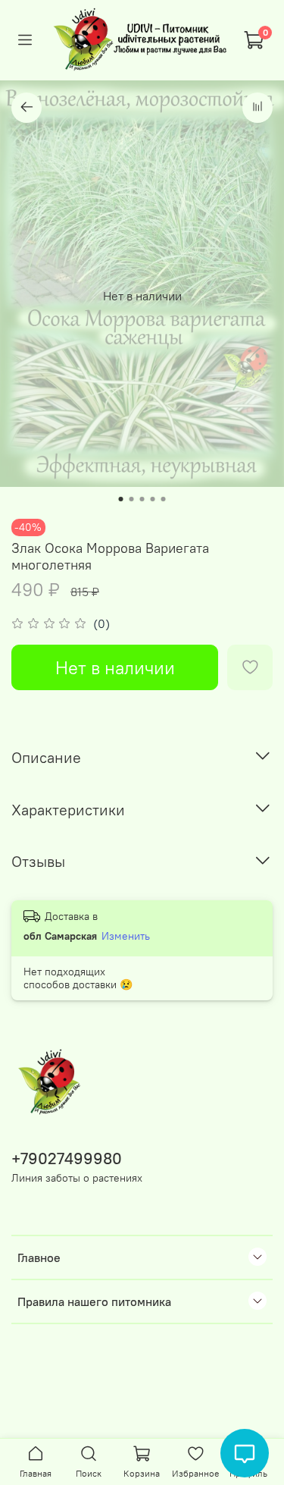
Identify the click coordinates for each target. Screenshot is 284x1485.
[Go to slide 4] (153, 499)
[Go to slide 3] (142, 499)
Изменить (125, 936)
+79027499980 (66, 1158)
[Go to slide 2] (132, 499)
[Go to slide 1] (121, 499)
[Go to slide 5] (163, 499)
